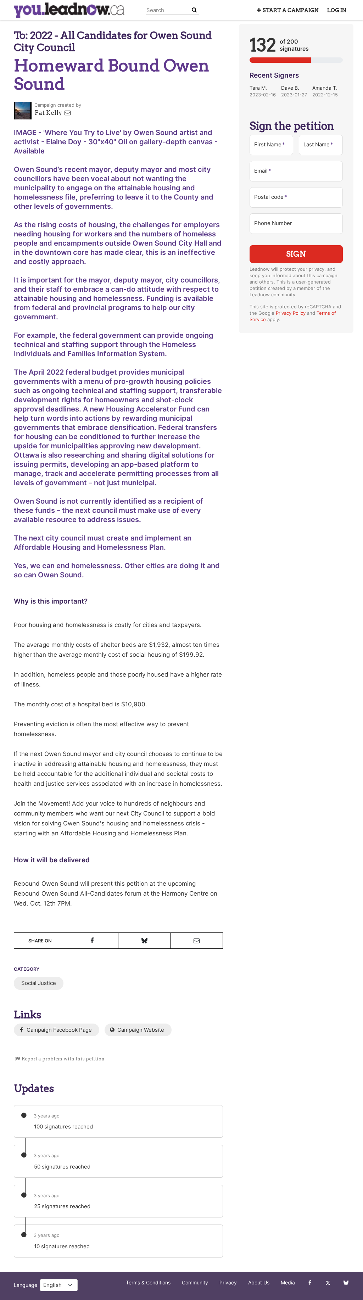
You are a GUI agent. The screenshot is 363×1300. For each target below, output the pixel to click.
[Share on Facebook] (92, 940)
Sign (296, 254)
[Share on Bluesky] (144, 940)
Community (195, 1282)
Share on (40, 940)
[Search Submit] (194, 10)
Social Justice (38, 983)
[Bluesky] (345, 1282)
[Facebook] (309, 1282)
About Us (258, 1282)
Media (288, 1282)
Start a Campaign (291, 10)
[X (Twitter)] (327, 1282)
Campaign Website (140, 1029)
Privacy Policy (291, 313)
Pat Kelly (49, 112)
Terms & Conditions (148, 1282)
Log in (336, 10)
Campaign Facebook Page (58, 1029)
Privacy (228, 1282)
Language (25, 1285)
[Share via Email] (196, 940)
